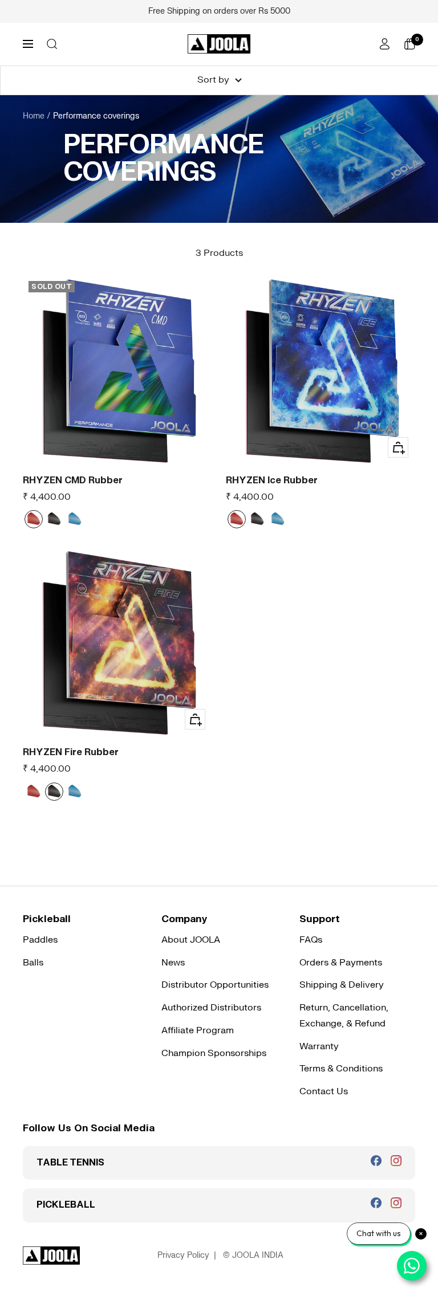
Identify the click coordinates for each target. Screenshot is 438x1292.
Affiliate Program (197, 1030)
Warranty (319, 1046)
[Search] (52, 44)
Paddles (40, 939)
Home (33, 116)
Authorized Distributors (211, 1007)
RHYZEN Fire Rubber (71, 752)
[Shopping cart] (409, 44)
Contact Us (323, 1091)
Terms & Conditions (341, 1068)
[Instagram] (396, 1160)
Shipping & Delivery (341, 985)
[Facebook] (376, 1160)
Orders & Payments (340, 962)
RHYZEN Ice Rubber (272, 480)
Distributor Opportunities (215, 985)
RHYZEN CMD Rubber (73, 480)
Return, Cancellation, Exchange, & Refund (343, 1015)
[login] (384, 44)
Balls (33, 962)
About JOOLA (190, 939)
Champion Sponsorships (213, 1053)
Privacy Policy (183, 1255)
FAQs (310, 939)
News (173, 962)
